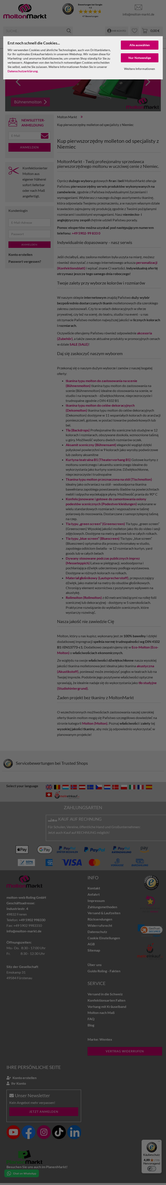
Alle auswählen (139, 45)
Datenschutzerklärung (23, 71)
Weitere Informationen (139, 69)
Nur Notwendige (139, 58)
